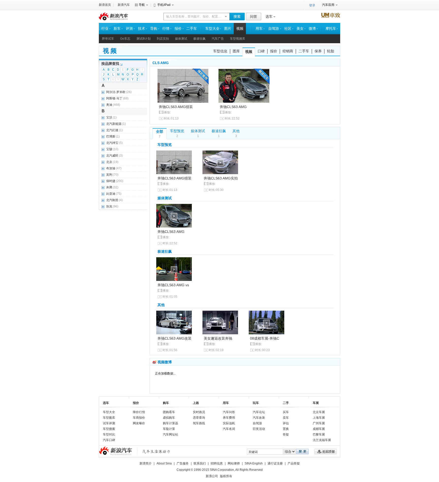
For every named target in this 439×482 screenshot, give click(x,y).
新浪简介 (145, 463)
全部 (159, 131)
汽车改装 (259, 417)
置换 (286, 429)
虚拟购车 (169, 417)
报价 (178, 29)
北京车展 (319, 412)
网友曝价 (139, 423)
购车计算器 (170, 423)
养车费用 (229, 417)
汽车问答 (229, 412)
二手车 (191, 29)
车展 (316, 403)
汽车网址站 (170, 434)
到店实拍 (163, 38)
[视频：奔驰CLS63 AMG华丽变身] (174, 322)
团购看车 (169, 412)
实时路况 (199, 412)
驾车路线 (199, 423)
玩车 (256, 403)
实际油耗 (229, 423)
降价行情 (139, 412)
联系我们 (200, 463)
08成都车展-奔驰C (264, 338)
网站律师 (234, 463)
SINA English (254, 463)
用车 (259, 29)
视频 (239, 29)
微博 (312, 29)
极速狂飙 (199, 38)
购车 (166, 403)
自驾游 (273, 29)
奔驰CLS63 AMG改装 (175, 338)
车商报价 (139, 417)
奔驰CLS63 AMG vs (173, 285)
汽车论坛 (259, 412)
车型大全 (212, 29)
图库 (236, 51)
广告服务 (183, 463)
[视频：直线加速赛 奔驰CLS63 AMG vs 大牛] (174, 269)
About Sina (164, 463)
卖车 (286, 417)
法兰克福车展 (322, 440)
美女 (300, 29)
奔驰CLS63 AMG (233, 107)
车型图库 (109, 417)
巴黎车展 (319, 434)
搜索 (237, 16)
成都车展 (319, 429)
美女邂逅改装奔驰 (218, 338)
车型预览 (177, 131)
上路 (196, 403)
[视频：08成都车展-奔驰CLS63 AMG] (266, 322)
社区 (287, 29)
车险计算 (169, 429)
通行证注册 (275, 463)
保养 (318, 51)
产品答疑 (294, 463)
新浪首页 (105, 5)
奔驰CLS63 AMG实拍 (221, 178)
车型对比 (109, 434)
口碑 (261, 51)
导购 (153, 29)
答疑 (286, 434)
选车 (269, 16)
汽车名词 (229, 429)
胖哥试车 (108, 38)
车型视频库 (237, 38)
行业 (104, 29)
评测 (129, 29)
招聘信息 (217, 463)
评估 (286, 423)
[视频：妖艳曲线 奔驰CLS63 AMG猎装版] (183, 86)
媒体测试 (181, 38)
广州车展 (319, 423)
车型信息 (220, 51)
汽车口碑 (109, 440)
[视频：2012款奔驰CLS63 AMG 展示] (220, 162)
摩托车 (330, 29)
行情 (165, 29)
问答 (253, 16)
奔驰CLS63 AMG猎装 (176, 107)
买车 (286, 412)
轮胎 (330, 51)
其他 (236, 131)
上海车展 (319, 417)
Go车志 (125, 38)
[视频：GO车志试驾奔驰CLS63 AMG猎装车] (243, 86)
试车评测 (109, 423)
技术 (141, 29)
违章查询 (199, 417)
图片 (227, 29)
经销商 (288, 51)
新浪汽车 (124, 5)
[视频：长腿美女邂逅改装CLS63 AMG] (220, 322)
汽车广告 (218, 38)
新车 (117, 29)
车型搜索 (109, 429)
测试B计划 (143, 38)
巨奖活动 (259, 429)
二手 (286, 403)
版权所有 (226, 476)
